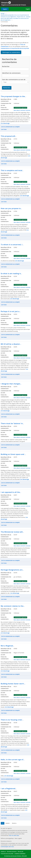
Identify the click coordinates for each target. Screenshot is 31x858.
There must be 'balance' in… (12, 423)
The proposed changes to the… (13, 96)
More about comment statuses (22, 110)
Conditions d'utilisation (19, 853)
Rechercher (5, 66)
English (28, 9)
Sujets (5, 9)
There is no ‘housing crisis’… (12, 720)
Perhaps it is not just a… (11, 311)
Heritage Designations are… (12, 570)
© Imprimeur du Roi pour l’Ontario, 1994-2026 (15, 856)
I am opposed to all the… (11, 492)
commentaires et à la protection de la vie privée (15, 48)
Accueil (2, 13)
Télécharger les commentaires (11, 52)
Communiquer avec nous (7, 846)
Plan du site (20, 851)
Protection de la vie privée (7, 853)
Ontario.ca (3, 851)
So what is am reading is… (11, 273)
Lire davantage (5, 123)
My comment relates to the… (13, 606)
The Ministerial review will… (12, 532)
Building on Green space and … (13, 454)
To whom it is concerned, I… (12, 244)
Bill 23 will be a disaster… (11, 344)
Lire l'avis (4, 129)
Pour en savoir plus (14, 835)
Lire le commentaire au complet (10, 127)
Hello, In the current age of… (13, 759)
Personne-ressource (12, 851)
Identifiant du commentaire (11, 73)
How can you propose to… (11, 208)
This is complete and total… (12, 170)
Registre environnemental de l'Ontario (13, 5)
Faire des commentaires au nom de (13, 79)
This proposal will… (8, 136)
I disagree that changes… (11, 384)
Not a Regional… (7, 646)
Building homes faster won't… (13, 684)
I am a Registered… (9, 788)
